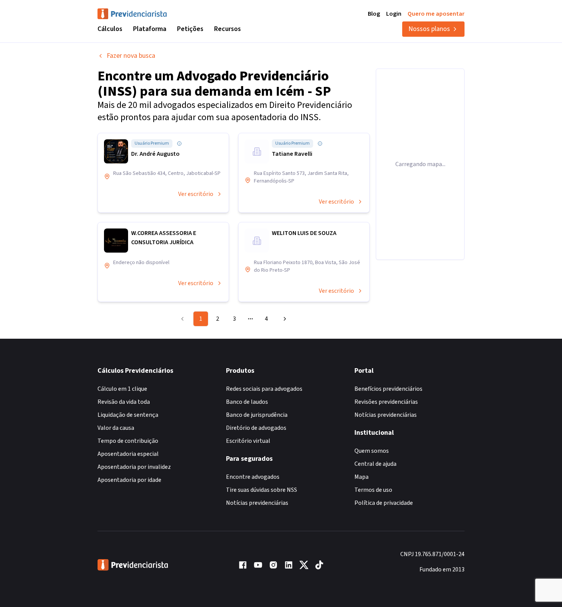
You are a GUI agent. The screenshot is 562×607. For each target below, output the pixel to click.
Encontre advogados (252, 476)
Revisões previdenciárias (386, 401)
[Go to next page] (284, 318)
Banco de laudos (247, 401)
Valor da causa (115, 427)
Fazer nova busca (131, 55)
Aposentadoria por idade (129, 479)
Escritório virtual (248, 440)
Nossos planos (429, 29)
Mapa (361, 476)
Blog (374, 14)
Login (393, 14)
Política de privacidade (383, 502)
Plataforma (149, 29)
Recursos (227, 29)
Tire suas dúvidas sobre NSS (261, 489)
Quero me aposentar (436, 14)
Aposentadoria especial (128, 453)
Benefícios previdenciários (388, 388)
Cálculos (109, 29)
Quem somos (371, 450)
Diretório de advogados (256, 427)
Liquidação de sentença (127, 414)
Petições (190, 29)
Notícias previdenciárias (257, 502)
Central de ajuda (375, 463)
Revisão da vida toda (123, 401)
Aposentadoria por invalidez (134, 466)
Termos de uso (373, 489)
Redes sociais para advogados (264, 388)
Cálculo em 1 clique (122, 388)
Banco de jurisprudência (256, 414)
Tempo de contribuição (127, 440)
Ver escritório (195, 194)
